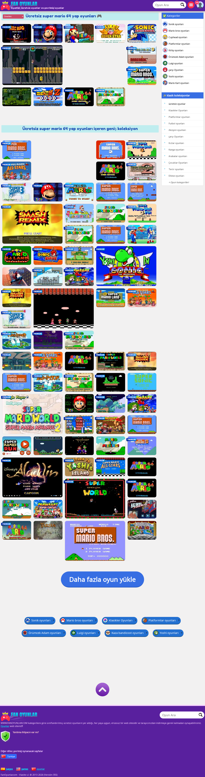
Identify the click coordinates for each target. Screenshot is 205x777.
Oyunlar (5, 726)
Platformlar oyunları (179, 43)
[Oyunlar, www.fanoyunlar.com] (19, 5)
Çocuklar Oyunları (178, 162)
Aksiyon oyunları (177, 130)
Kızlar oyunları (176, 143)
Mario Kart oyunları (179, 83)
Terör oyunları (176, 169)
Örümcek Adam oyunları (181, 56)
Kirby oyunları (176, 50)
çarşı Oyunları (176, 69)
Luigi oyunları (176, 63)
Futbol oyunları (177, 123)
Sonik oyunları (176, 24)
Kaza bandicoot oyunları (128, 633)
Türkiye (11, 756)
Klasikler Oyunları (178, 110)
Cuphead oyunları (178, 37)
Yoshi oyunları (176, 76)
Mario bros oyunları (179, 30)
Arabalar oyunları (178, 156)
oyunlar (41, 768)
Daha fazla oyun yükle (102, 579)
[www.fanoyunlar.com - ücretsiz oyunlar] (19, 716)
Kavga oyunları (176, 149)
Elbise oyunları (176, 175)
